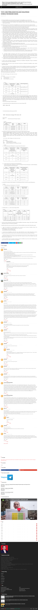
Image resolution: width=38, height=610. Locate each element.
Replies (5, 260)
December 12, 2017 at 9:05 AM (8, 344)
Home (31, 608)
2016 (19, 533)
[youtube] (28, 470)
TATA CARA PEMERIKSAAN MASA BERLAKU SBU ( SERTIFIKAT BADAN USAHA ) (16, 599)
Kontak (36, 608)
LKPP (20, 587)
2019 (19, 528)
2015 (19, 535)
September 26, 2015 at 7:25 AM (8, 292)
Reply (4, 259)
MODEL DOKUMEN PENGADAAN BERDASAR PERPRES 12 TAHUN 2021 (15, 603)
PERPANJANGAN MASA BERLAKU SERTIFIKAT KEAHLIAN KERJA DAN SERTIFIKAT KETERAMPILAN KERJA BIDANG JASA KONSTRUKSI (20, 596)
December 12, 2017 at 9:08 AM (10, 350)
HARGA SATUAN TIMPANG (9, 488)
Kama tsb (5, 408)
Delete (6, 259)
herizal (5, 433)
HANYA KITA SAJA (6, 273)
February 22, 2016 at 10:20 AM (8, 301)
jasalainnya (3, 578)
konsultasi (2, 581)
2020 (19, 527)
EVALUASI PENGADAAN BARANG (8, 382)
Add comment (6, 443)
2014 (19, 536)
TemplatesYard (8, 608)
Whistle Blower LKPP (22, 589)
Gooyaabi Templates (17, 608)
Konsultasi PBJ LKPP (3, 587)
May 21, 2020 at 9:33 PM (7, 426)
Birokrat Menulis (3, 590)
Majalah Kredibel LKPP (22, 590)
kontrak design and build (9, 492)
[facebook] (10, 470)
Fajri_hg (7, 417)
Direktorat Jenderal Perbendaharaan (24, 588)
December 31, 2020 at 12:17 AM (8, 434)
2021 (19, 525)
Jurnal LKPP (2, 591)
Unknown (5, 249)
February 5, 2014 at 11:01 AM (10, 262)
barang (2, 573)
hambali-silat (6, 280)
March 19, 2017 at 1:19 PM (7, 330)
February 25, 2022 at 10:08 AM (10, 418)
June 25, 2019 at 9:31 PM (7, 409)
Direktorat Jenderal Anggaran (5, 588)
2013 (19, 538)
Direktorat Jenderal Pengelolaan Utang (6, 589)
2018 (19, 530)
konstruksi (2, 579)
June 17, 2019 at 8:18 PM (7, 383)
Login (33, 608)
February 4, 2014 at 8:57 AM (7, 250)
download (2, 576)
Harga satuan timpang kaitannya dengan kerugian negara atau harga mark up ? (17, 484)
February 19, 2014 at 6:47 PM (7, 274)
